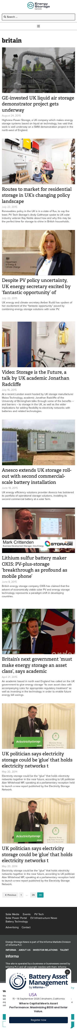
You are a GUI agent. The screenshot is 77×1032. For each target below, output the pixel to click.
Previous (11, 895)
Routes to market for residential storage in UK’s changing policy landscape (37, 195)
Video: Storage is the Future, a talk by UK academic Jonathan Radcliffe (35, 378)
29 (33, 895)
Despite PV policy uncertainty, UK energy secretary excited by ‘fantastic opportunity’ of (36, 286)
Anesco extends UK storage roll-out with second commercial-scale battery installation (36, 476)
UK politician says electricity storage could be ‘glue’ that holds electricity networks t (37, 760)
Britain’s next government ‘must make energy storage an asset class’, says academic (37, 665)
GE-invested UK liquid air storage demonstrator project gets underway (38, 104)
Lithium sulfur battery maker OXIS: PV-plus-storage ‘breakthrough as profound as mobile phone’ (34, 567)
